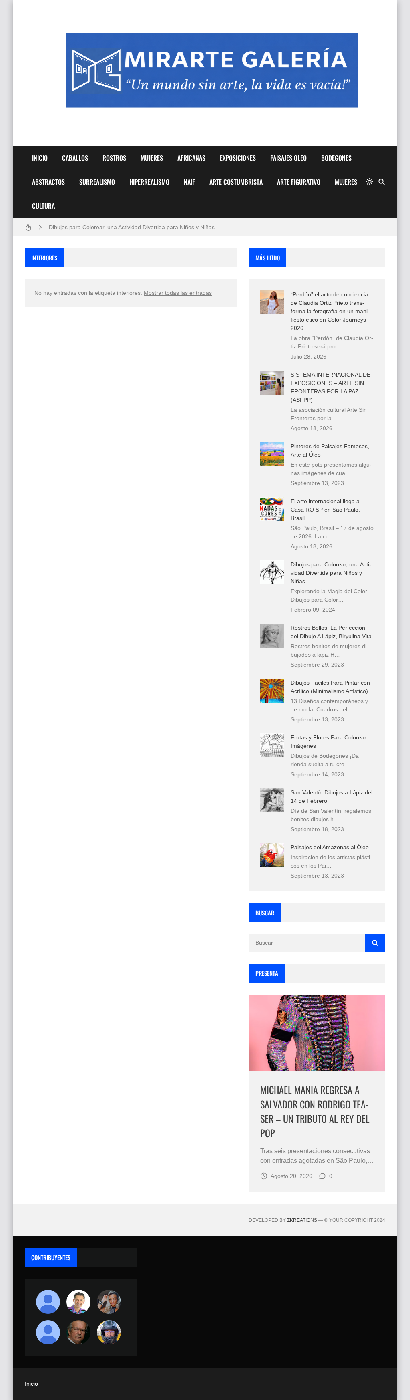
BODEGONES (336, 158)
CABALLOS (75, 158)
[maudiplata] (109, 1332)
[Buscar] (381, 182)
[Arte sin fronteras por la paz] (78, 1302)
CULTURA (43, 206)
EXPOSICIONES (238, 158)
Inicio (31, 1383)
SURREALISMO (97, 182)
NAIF (189, 182)
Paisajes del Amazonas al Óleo (330, 847)
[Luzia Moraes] (109, 1302)
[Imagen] (317, 1033)
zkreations (302, 1220)
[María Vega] (48, 1332)
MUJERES (152, 158)
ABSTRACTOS (48, 182)
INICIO (40, 158)
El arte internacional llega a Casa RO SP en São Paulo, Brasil (325, 509)
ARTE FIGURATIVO (298, 182)
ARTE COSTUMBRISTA (236, 182)
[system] (369, 182)
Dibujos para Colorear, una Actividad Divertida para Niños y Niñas (132, 227)
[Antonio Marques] (48, 1302)
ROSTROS (114, 158)
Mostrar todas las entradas (178, 293)
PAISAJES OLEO (288, 158)
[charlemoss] (78, 1332)
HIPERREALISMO (149, 182)
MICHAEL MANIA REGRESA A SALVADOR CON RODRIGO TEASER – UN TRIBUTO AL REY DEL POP (315, 1111)
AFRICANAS (191, 158)
